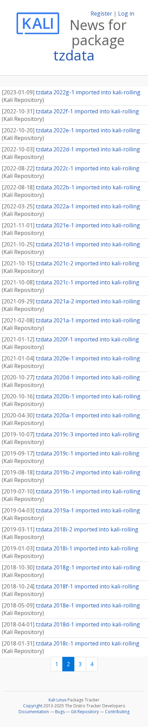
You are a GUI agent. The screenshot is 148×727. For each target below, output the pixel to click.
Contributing (117, 712)
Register (101, 13)
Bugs (60, 712)
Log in (126, 13)
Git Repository (85, 712)
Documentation (34, 712)
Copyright (32, 706)
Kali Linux (57, 700)
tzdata (74, 55)
